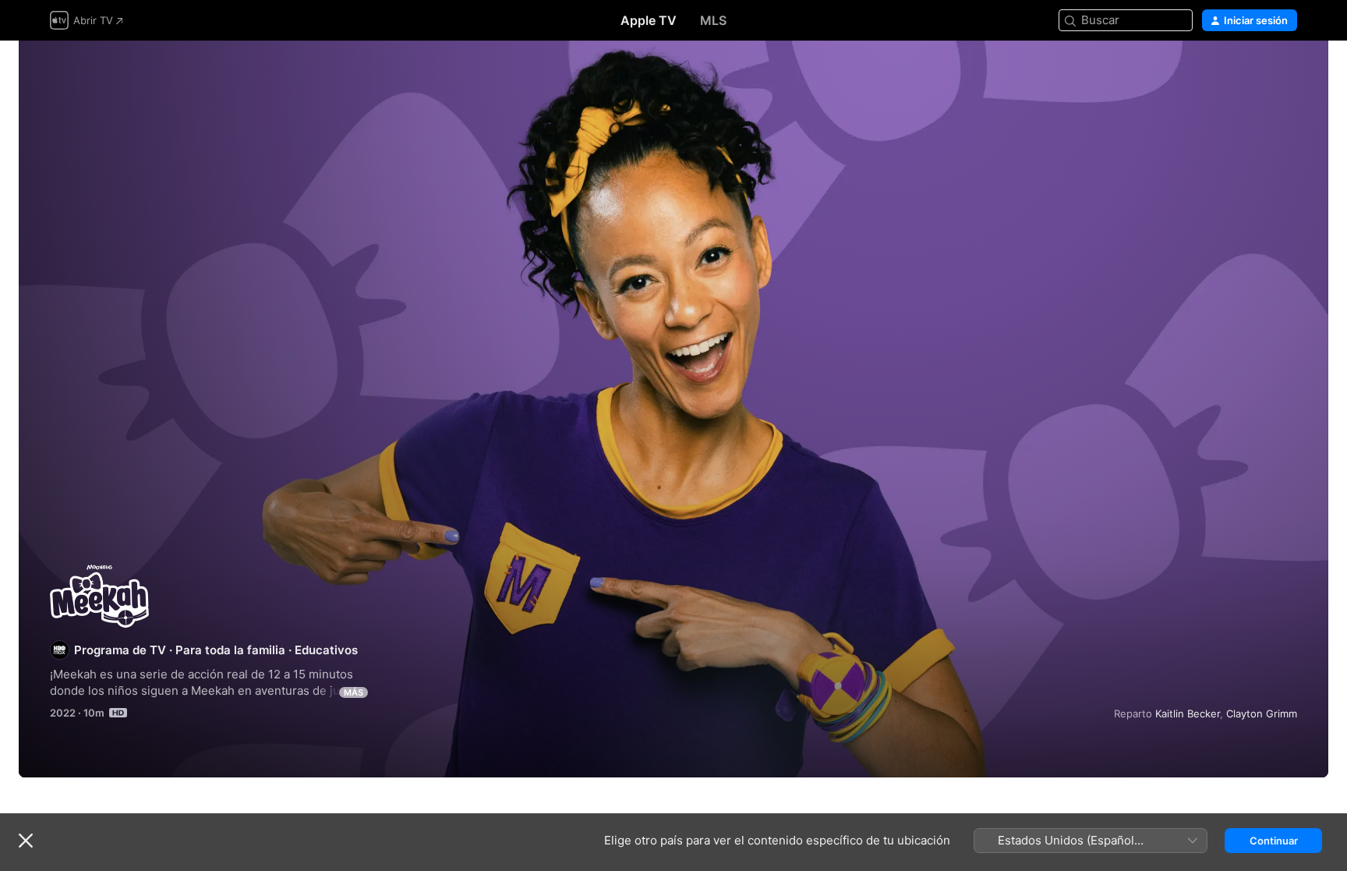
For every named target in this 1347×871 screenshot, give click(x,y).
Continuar (1274, 840)
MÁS (353, 692)
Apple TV (648, 20)
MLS (713, 20)
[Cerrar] (26, 841)
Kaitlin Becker (1187, 713)
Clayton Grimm (1261, 713)
